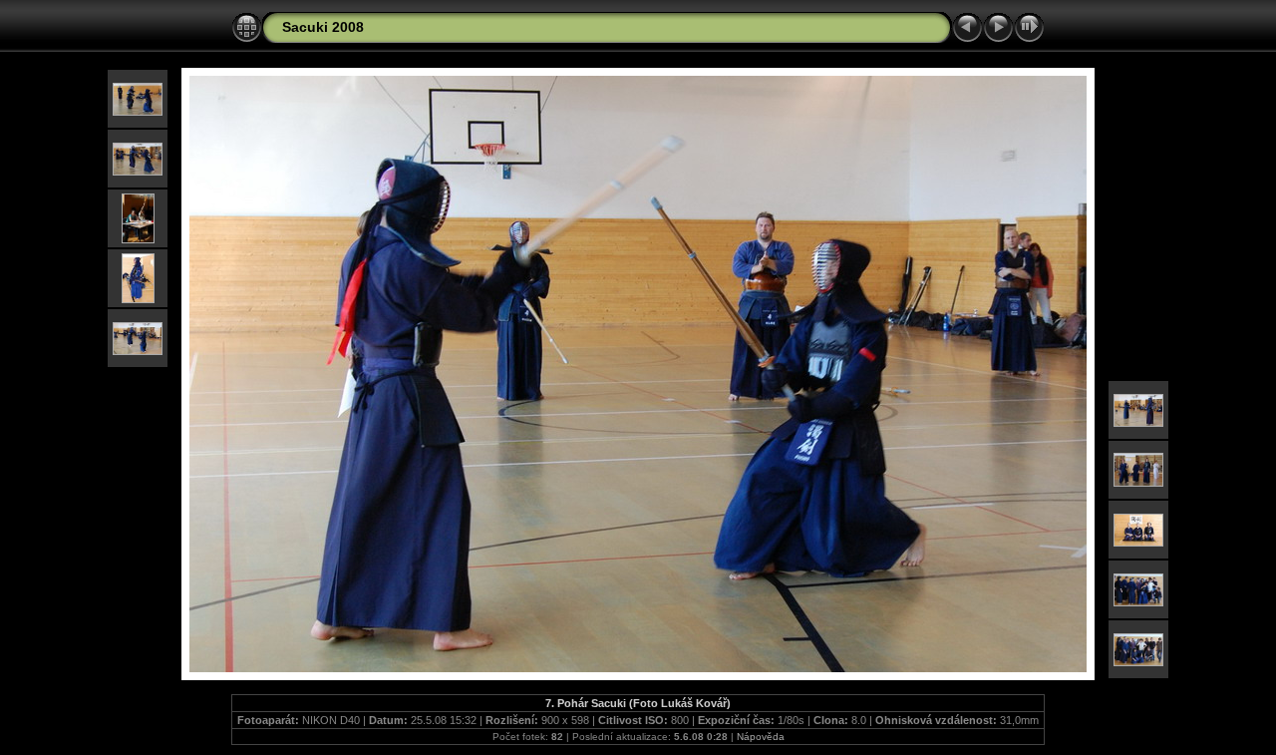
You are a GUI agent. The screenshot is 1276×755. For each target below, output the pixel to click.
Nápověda (761, 736)
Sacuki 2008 (323, 27)
